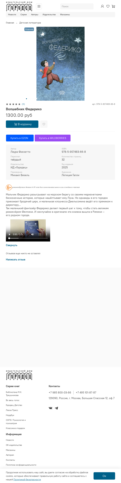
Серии (24, 14)
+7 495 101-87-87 (86, 392)
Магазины (65, 14)
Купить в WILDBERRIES (52, 138)
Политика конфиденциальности (21, 464)
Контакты (10, 460)
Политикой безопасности (27, 479)
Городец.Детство (14, 405)
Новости (12, 14)
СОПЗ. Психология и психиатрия (16, 422)
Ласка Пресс (12, 410)
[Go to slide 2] (28, 98)
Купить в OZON (19, 138)
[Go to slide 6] (36, 98)
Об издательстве (14, 445)
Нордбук (10, 415)
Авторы (34, 14)
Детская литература (30, 22)
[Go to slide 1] (26, 98)
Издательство (49, 14)
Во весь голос (12, 400)
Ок (104, 476)
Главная (10, 22)
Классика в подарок (15, 428)
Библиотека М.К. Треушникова (14, 394)
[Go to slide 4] (32, 98)
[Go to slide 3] (30, 98)
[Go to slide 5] (34, 98)
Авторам (10, 455)
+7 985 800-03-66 (60, 392)
